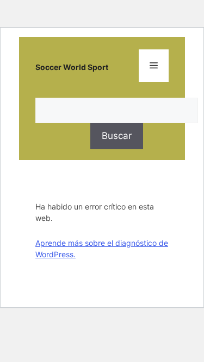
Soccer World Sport (71, 67)
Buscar (117, 135)
